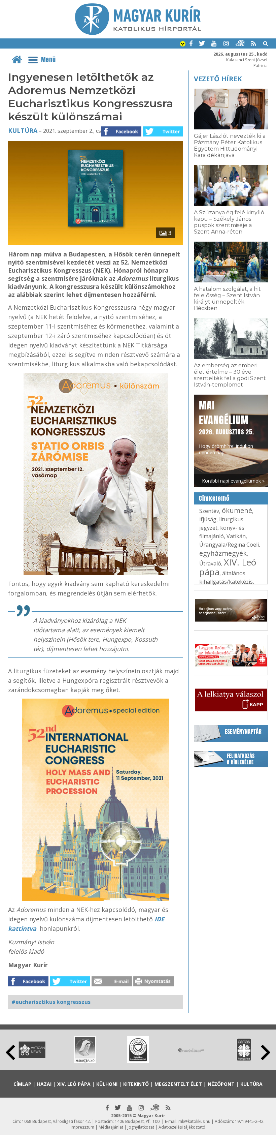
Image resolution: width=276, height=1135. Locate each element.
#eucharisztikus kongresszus (51, 1002)
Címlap (22, 1084)
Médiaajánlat (111, 1127)
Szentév (209, 511)
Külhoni (106, 1084)
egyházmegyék (223, 553)
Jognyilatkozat (141, 1127)
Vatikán (236, 536)
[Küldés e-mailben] (112, 984)
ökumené (237, 510)
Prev (10, 1052)
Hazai (44, 1084)
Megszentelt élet (178, 1084)
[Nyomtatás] (153, 984)
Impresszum (82, 1127)
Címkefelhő (214, 498)
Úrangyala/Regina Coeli (229, 544)
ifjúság (207, 519)
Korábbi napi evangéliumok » (233, 481)
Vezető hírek (218, 78)
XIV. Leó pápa (227, 567)
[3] (95, 243)
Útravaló (210, 563)
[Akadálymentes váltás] (182, 44)
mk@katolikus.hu (194, 1121)
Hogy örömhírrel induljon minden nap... (226, 427)
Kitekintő (136, 1084)
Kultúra (22, 130)
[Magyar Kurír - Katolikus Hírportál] (138, 33)
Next (266, 1052)
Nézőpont (221, 1084)
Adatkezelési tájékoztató (182, 1127)
